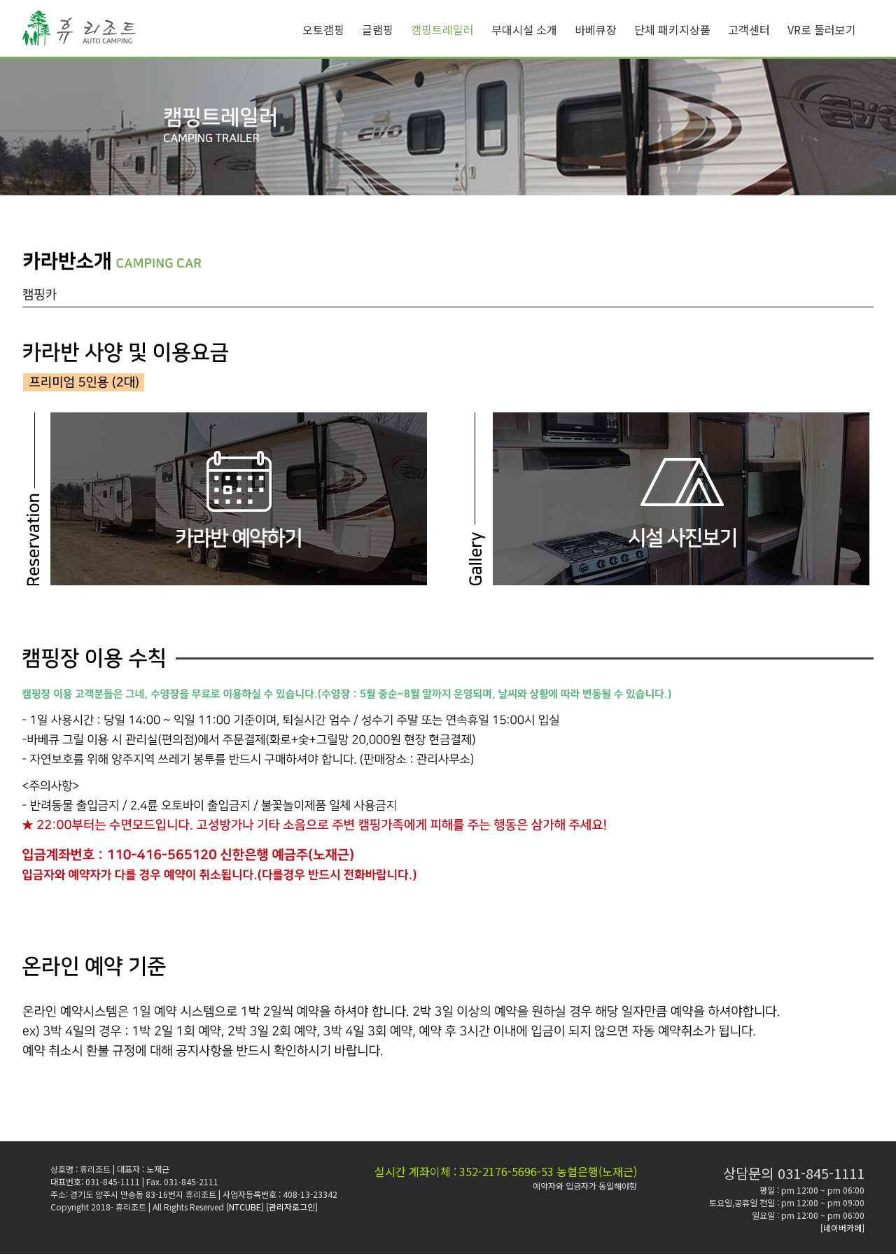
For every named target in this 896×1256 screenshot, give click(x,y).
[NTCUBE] (246, 1207)
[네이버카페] (842, 1228)
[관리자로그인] (292, 1207)
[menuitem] (332, 29)
